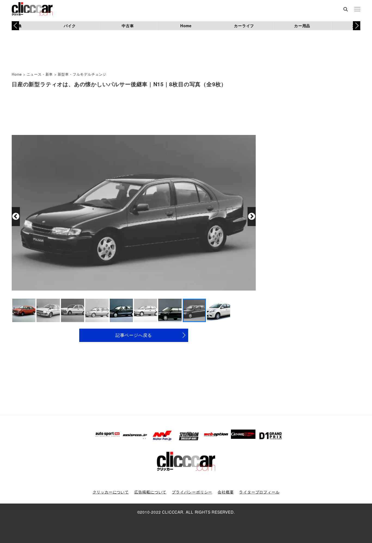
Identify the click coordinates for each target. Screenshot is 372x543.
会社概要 (226, 492)
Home (186, 25)
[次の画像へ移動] (252, 216)
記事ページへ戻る (133, 335)
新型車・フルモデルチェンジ (82, 74)
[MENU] (357, 9)
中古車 (128, 25)
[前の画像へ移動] (16, 216)
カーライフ (244, 25)
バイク (70, 25)
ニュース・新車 (40, 74)
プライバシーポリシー (192, 492)
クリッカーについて (111, 492)
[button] (356, 26)
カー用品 (302, 25)
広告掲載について (150, 492)
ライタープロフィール (259, 492)
